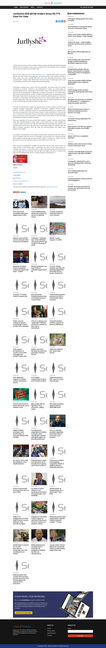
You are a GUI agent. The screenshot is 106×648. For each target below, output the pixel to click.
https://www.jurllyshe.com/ (20, 181)
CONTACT (40, 7)
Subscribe (80, 636)
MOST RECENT (24, 7)
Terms (49, 628)
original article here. (51, 187)
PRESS (32, 7)
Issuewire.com (40, 74)
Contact (49, 635)
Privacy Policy (51, 631)
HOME (16, 7)
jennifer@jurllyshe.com (19, 172)
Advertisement (51, 633)
